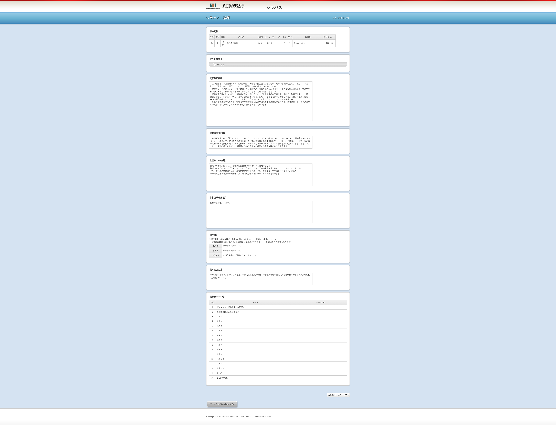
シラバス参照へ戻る (341, 18)
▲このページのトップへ (338, 395)
